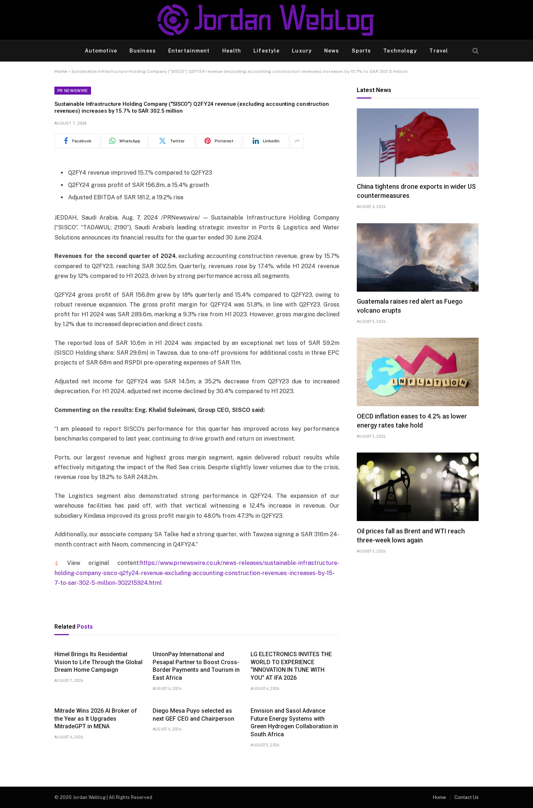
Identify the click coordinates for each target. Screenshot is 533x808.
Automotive (101, 51)
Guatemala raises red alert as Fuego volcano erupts (410, 306)
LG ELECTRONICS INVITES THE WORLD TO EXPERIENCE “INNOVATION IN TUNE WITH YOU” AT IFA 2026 (291, 666)
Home (60, 71)
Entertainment (189, 51)
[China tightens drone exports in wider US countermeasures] (418, 142)
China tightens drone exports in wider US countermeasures (416, 191)
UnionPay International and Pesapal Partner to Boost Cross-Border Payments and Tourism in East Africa (196, 666)
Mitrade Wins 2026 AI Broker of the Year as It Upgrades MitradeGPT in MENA (95, 718)
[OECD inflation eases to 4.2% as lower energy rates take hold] (418, 372)
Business (142, 51)
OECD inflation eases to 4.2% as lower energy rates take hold (412, 420)
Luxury (302, 51)
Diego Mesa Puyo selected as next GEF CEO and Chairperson (193, 714)
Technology (400, 51)
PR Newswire (72, 90)
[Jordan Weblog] (266, 20)
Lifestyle (266, 51)
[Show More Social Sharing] (297, 141)
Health (231, 51)
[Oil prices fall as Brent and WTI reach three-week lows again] (418, 487)
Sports (361, 51)
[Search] (475, 51)
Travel (438, 51)
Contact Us (466, 797)
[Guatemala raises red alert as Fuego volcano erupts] (418, 257)
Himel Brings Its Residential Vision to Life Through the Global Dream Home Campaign (98, 662)
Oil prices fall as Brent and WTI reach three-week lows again (411, 535)
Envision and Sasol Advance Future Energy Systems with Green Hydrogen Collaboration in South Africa (294, 722)
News (331, 51)
